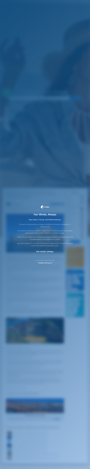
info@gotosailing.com (45, 263)
